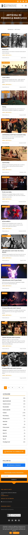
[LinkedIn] (26, 1)
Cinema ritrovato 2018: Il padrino (11, 337)
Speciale (5, 436)
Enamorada (5, 49)
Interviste (5, 421)
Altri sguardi (6, 398)
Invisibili (5, 424)
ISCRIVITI (14, 479)
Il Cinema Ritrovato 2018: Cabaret (11, 308)
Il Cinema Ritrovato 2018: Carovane (12, 368)
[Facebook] (18, 1)
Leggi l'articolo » (7, 55)
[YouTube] (23, 1)
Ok (10, 532)
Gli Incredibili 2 (6, 221)
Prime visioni (6, 427)
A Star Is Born (6, 77)
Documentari (6, 406)
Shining (4, 107)
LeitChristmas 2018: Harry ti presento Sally (14, 134)
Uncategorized (6, 441)
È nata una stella (7, 192)
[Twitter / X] (21, 1)
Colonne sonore (6, 403)
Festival (4, 412)
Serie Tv (5, 433)
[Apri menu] (26, 6)
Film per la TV (6, 418)
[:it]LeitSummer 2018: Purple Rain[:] (12, 280)
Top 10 (4, 439)
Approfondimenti (7, 401)
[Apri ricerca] (22, 6)
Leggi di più (16, 532)
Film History (6, 415)
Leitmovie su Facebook (7, 501)
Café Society (5, 162)
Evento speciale (6, 409)
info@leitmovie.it (4, 495)
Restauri (5, 430)
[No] (26, 529)
